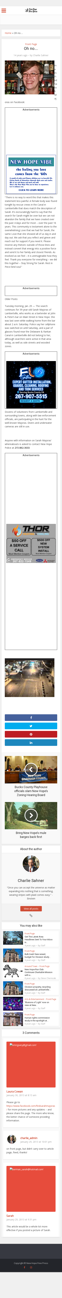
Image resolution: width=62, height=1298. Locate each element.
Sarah (10, 1216)
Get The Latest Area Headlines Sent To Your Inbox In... (38, 939)
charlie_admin (28, 1138)
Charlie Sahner (40, 55)
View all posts (31, 908)
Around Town (31, 966)
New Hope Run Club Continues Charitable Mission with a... (38, 972)
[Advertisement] (31, 134)
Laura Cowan (14, 1091)
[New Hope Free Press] (31, 10)
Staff (43, 945)
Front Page (31, 44)
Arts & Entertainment (34, 999)
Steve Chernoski (48, 978)
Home (8, 33)
